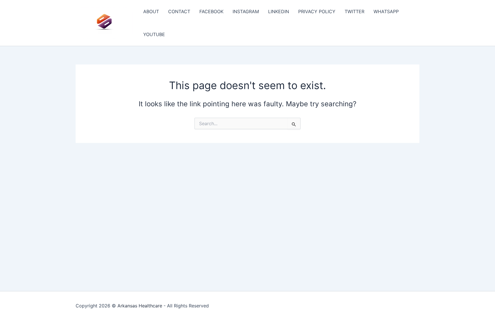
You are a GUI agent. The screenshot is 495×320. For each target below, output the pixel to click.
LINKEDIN (278, 11)
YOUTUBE (154, 34)
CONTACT (179, 11)
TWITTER (354, 11)
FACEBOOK (211, 11)
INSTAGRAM (246, 11)
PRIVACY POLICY (316, 11)
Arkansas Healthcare (139, 306)
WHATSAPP (386, 11)
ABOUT (151, 11)
